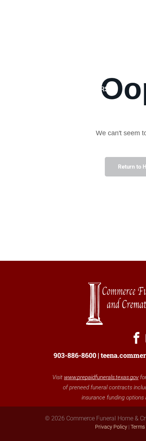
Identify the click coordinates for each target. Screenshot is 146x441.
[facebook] (136, 339)
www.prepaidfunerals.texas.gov (101, 377)
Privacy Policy (111, 427)
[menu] (134, 15)
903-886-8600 (75, 355)
